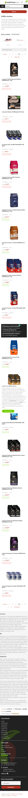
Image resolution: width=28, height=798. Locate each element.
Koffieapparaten (5, 738)
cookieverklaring (12, 400)
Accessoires (4, 736)
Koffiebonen (4, 723)
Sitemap (14, 795)
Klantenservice (5, 745)
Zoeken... (8, 6)
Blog (2, 749)
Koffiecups (4, 730)
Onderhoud (4, 734)
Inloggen (3, 751)
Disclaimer (8, 795)
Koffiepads (4, 727)
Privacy (3, 795)
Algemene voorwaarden (17, 794)
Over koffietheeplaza (7, 747)
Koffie (2, 721)
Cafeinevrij (4, 728)
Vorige (5, 54)
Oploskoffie (4, 732)
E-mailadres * (6, 783)
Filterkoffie (4, 725)
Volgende (17, 57)
